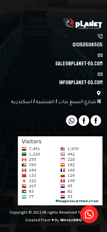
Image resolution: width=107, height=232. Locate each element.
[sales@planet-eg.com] (100, 55)
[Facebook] (96, 120)
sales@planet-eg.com (79, 63)
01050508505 (88, 44)
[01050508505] (100, 36)
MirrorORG (71, 220)
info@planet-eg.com (81, 82)
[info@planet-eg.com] (100, 74)
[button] (89, 214)
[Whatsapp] (71, 120)
